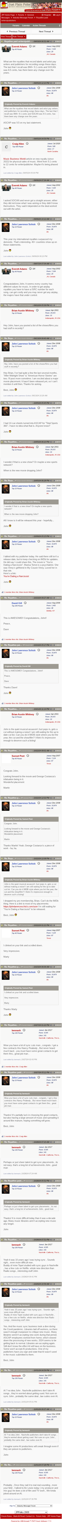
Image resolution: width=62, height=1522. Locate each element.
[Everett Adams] (6, 51)
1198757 (58, 442)
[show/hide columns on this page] (59, 25)
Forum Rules (6, 1516)
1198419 (58, 41)
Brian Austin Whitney (24, 338)
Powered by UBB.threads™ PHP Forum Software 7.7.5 (31, 1521)
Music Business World (14, 159)
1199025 (58, 925)
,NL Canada (50, 54)
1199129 (58, 1072)
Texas (48, 763)
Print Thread (6, 37)
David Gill (28, 645)
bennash (29, 1072)
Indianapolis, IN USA (52, 318)
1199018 (58, 751)
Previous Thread (17, 31)
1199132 (58, 1142)
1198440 (58, 83)
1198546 (58, 338)
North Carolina (52, 151)
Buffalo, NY (50, 611)
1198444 (58, 139)
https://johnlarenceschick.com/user (20, 906)
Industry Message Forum (23, 18)
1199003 (58, 709)
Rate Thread (18, 37)
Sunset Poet (27, 798)
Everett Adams (26, 83)
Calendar (26, 26)
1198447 (58, 219)
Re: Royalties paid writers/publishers (21, 645)
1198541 (58, 305)
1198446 (58, 180)
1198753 (58, 403)
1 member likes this (11, 592)
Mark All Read (19, 1516)
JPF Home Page (8, 15)
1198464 (58, 264)
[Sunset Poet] (6, 762)
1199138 (58, 1240)
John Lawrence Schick (23, 1370)
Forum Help (41, 1516)
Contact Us (30, 1516)
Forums (21, 15)
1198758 (58, 481)
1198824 (58, 645)
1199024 (58, 858)
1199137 (58, 1181)
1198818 (58, 598)
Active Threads (39, 26)
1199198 (58, 1409)
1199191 (58, 1370)
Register (47, 15)
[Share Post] (50, 41)
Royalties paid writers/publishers (19, 41)
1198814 (58, 536)
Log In (58, 15)
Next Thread (45, 31)
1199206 (58, 1465)
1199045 (58, 967)
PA (47, 96)
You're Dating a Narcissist (16, 576)
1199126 (58, 1025)
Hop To (12, 1506)
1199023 (58, 798)
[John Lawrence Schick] (5, 95)
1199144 (58, 1284)
